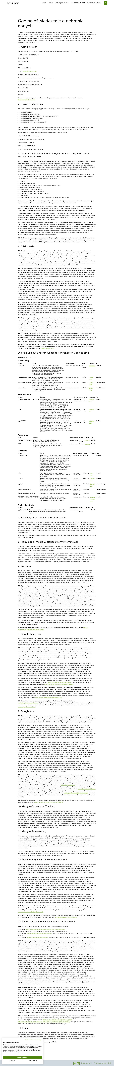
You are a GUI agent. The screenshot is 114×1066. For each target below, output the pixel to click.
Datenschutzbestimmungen (33, 1040)
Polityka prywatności (100, 1063)
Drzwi (51, 3)
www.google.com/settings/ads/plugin (76, 793)
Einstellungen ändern (47, 348)
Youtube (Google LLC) (92, 499)
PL (105, 3)
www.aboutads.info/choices (86, 789)
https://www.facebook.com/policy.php (30, 1022)
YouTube (87, 440)
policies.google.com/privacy (26, 707)
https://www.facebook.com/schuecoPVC (39, 933)
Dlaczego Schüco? (78, 3)
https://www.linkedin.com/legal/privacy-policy (57, 1020)
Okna (44, 3)
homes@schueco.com (30, 71)
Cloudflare (92, 366)
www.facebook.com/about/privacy (66, 917)
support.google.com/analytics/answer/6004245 (58, 684)
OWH (109, 1063)
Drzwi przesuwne (61, 3)
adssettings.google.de (68, 785)
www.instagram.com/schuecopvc (37, 937)
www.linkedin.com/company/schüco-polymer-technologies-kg (45, 929)
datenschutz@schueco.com (26, 100)
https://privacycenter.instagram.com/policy (56, 1022)
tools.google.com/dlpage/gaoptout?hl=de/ (48, 697)
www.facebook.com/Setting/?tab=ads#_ (30, 912)
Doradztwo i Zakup (94, 3)
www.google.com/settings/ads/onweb (60, 682)
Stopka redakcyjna (86, 1063)
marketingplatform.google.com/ (28, 703)
